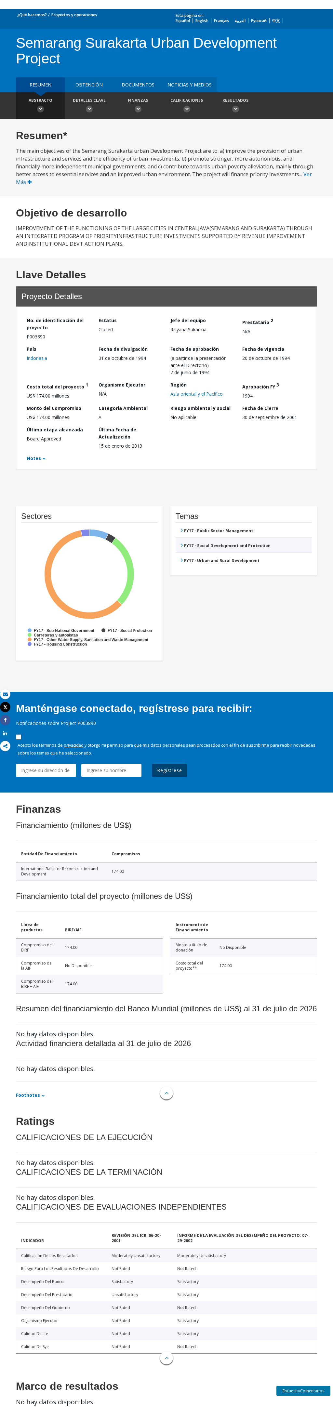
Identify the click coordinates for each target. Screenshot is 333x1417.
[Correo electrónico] (5, 694)
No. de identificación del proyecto (55, 324)
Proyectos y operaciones (74, 15)
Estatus (108, 320)
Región (178, 385)
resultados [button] (235, 100)
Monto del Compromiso (54, 408)
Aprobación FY (260, 386)
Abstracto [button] (40, 100)
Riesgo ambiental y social (200, 408)
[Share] (5, 720)
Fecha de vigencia (263, 349)
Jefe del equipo (188, 320)
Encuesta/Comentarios (303, 1391)
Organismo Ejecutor (122, 385)
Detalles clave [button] (89, 100)
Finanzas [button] (138, 100)
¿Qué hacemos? (32, 15)
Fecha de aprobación (194, 349)
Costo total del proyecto (57, 386)
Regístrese (169, 770)
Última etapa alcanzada (55, 429)
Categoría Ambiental (123, 408)
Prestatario (257, 321)
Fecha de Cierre (260, 408)
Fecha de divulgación (123, 349)
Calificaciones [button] (186, 100)
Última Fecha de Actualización (117, 433)
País (31, 349)
